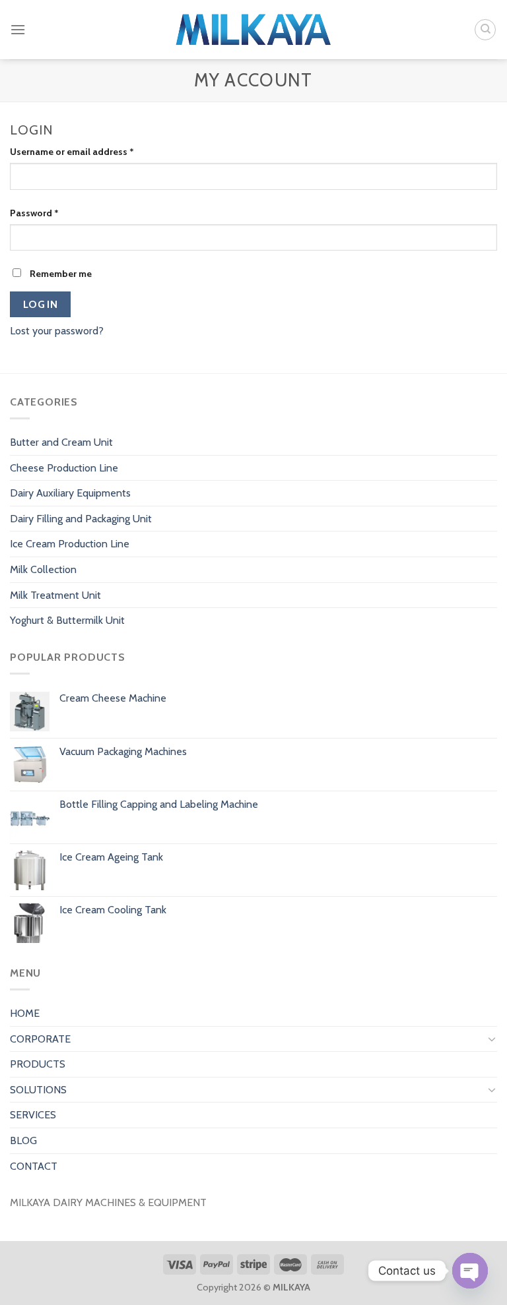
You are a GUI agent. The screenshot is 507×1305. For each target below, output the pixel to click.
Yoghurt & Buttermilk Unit (67, 620)
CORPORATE (40, 1039)
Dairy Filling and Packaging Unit (81, 518)
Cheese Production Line (64, 468)
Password (34, 213)
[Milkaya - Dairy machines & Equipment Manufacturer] (253, 30)
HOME (25, 1013)
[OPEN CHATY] (470, 1271)
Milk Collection (43, 569)
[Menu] (18, 29)
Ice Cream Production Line (69, 543)
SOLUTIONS (38, 1089)
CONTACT (33, 1166)
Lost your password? (57, 330)
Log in (40, 304)
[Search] (485, 29)
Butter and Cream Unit (61, 442)
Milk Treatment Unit (55, 595)
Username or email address (72, 152)
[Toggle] (492, 1039)
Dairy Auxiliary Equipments (70, 493)
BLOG (23, 1140)
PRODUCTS (37, 1064)
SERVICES (33, 1114)
